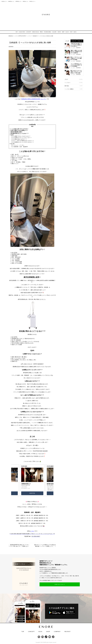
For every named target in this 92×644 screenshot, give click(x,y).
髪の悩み (74, 85)
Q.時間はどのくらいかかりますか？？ (23, 142)
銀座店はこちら (25, 1)
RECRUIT (68, 631)
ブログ (74, 79)
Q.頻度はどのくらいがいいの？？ (22, 137)
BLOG (40, 631)
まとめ (12, 143)
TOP (22, 631)
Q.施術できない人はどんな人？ (21, 136)
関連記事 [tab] (80, 41)
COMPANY (57, 631)
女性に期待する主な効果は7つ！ (19, 130)
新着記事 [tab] (74, 41)
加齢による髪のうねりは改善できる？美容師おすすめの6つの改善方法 (76, 51)
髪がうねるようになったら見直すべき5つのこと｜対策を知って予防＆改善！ (76, 71)
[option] (32, 480)
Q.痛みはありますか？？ (19, 139)
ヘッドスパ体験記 (74, 89)
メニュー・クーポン (18, 145)
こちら (32, 531)
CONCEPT (31, 631)
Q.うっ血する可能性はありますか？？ (23, 140)
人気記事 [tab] (67, 41)
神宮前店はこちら (18, 1)
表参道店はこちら (11, 1)
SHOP (48, 631)
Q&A (12, 134)
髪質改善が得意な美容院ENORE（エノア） (34, 99)
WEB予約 (32, 493)
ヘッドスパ (74, 82)
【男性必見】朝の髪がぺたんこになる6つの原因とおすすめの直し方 (76, 45)
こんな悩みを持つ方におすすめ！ (19, 129)
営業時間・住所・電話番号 (20, 146)
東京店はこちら (32, 1)
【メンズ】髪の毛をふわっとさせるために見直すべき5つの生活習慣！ (76, 65)
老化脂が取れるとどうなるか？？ (19, 133)
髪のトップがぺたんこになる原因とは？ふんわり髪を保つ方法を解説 (76, 58)
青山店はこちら (4, 1)
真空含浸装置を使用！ (16, 132)
